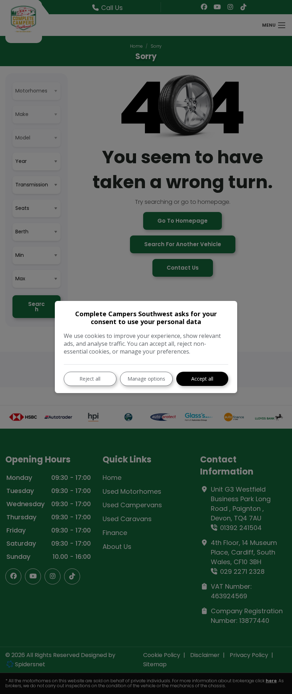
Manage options (146, 378)
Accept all (202, 378)
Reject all (89, 378)
